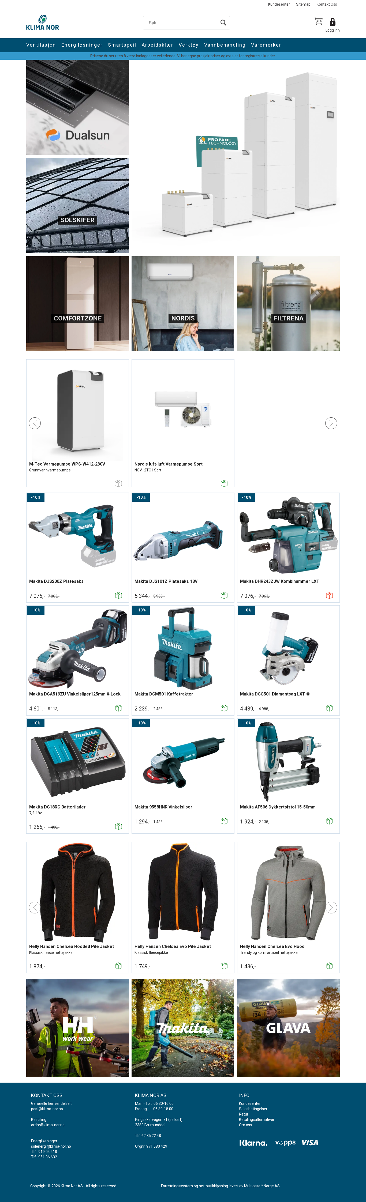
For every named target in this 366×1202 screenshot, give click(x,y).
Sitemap (303, 4)
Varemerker (266, 45)
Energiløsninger (82, 45)
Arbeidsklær (157, 45)
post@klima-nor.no (47, 1109)
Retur (243, 1114)
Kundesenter (279, 4)
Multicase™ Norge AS (262, 1186)
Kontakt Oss (327, 4)
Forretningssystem (177, 1186)
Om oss (245, 1125)
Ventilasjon (41, 45)
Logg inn (333, 30)
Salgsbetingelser (253, 1109)
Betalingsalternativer (256, 1119)
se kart (175, 1119)
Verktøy (189, 45)
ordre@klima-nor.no (48, 1125)
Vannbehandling (225, 45)
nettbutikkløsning (213, 1186)
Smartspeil (122, 45)
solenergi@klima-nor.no (51, 1146)
